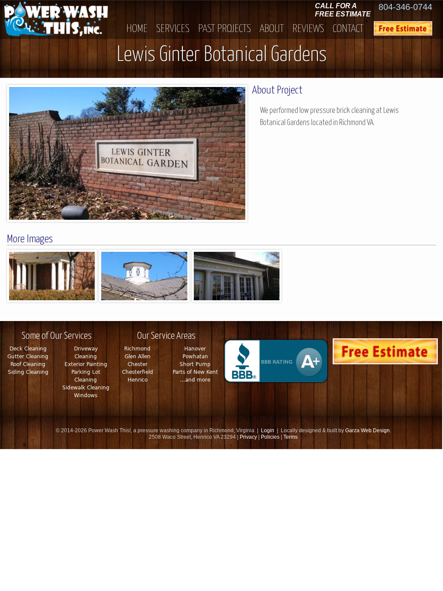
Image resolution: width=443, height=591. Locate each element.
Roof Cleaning (27, 364)
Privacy (249, 437)
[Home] (62, 19)
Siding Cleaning (28, 372)
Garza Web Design (367, 430)
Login (267, 430)
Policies (270, 437)
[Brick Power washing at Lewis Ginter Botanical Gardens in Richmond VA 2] (52, 300)
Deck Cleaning (28, 349)
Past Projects (224, 29)
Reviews (308, 29)
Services (172, 29)
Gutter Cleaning (27, 356)
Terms (290, 437)
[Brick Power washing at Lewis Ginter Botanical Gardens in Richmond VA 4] (237, 300)
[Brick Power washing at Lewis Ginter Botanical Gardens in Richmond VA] (129, 219)
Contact (348, 29)
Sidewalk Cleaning (85, 388)
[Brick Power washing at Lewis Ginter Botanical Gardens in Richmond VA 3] (144, 300)
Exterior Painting (85, 364)
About (272, 29)
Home (137, 29)
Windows (85, 395)
